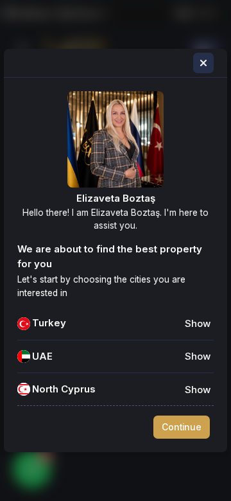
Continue (181, 427)
